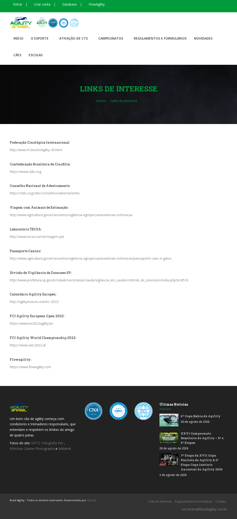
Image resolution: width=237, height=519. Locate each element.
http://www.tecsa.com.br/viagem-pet (37, 236)
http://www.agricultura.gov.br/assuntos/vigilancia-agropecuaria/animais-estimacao (71, 215)
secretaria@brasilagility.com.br (204, 509)
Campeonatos (110, 38)
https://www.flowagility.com (30, 367)
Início (18, 38)
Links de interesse (160, 501)
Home (101, 101)
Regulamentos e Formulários (160, 38)
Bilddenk (64, 448)
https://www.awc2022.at (28, 345)
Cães (17, 55)
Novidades (203, 38)
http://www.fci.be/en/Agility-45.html (36, 150)
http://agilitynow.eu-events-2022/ (34, 301)
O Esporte (40, 38)
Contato (220, 501)
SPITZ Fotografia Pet (47, 443)
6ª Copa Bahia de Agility (201, 416)
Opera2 (91, 500)
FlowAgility (96, 4)
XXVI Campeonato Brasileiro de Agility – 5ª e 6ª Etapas (202, 438)
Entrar (17, 4)
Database (69, 4)
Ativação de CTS (73, 38)
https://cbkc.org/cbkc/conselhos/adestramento (45, 193)
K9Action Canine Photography (32, 448)
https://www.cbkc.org (25, 171)
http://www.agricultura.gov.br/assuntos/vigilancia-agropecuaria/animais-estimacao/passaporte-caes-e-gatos (91, 258)
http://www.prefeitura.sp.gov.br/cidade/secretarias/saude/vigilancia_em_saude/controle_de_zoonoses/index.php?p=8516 (99, 280)
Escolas (36, 55)
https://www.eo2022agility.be (31, 323)
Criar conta (41, 4)
